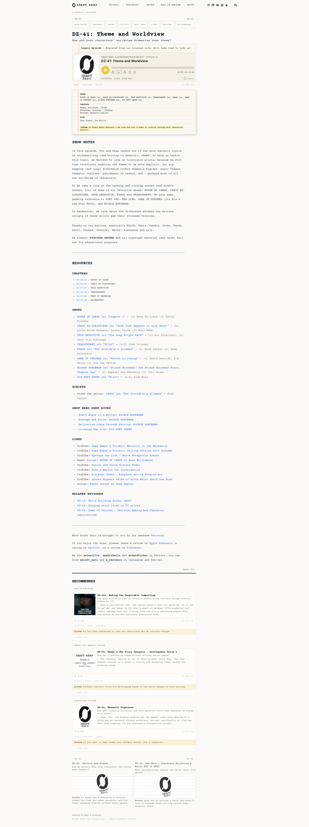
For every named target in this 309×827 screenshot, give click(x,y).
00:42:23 (81, 284)
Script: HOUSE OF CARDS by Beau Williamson (120, 460)
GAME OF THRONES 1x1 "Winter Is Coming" (107, 358)
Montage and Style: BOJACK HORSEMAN (106, 419)
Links (154, 24)
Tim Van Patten (104, 363)
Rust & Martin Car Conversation (116, 470)
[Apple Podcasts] (226, 5)
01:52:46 (81, 292)
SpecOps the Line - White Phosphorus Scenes (125, 455)
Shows (111, 24)
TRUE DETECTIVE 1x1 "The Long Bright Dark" (110, 335)
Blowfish (96, 815)
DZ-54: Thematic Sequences (115, 707)
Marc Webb (145, 330)
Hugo (86, 815)
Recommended (184, 24)
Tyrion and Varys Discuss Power (116, 465)
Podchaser (134, 547)
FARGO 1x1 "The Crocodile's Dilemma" (105, 349)
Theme (76, 85)
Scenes (99, 737)
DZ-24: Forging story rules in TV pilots (108, 505)
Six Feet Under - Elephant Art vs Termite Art (127, 474)
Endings (109, 110)
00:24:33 (81, 280)
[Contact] (208, 5)
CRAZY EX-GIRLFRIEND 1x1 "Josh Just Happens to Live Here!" (123, 326)
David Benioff (160, 358)
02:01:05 (81, 296)
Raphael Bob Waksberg (124, 372)
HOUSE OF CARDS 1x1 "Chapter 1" (101, 316)
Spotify (93, 547)
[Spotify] (222, 5)
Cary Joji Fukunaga (91, 339)
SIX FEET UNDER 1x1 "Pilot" (98, 377)
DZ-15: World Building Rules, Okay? (104, 500)
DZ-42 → (191, 19)
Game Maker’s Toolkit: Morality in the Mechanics (129, 446)
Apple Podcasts (160, 543)
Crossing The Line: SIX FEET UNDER (105, 429)
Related (167, 24)
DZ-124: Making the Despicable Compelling (126, 595)
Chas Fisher (86, 121)
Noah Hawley (154, 349)
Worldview (93, 108)
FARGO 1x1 (177, 98)
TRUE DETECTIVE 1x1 (141, 98)
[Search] (234, 5)
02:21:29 (81, 300)
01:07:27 (81, 288)
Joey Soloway (138, 344)
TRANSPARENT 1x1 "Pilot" (95, 344)
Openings (96, 110)
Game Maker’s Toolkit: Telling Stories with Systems (132, 450)
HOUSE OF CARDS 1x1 (90, 98)
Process (99, 85)
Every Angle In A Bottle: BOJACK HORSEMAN (111, 415)
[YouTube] (217, 5)
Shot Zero (140, 24)
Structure (87, 85)
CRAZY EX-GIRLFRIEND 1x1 (115, 98)
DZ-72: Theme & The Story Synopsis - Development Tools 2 (137, 652)
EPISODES (91, 12)
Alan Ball (141, 377)
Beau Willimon (147, 316)
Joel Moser (156, 372)
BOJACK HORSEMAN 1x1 (108, 100)
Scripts (124, 24)
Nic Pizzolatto (165, 335)
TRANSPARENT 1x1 (161, 98)
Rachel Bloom (120, 330)
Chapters (97, 24)
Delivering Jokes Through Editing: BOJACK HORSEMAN (118, 424)
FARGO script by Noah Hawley (112, 484)
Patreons (157, 535)
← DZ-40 (76, 19)
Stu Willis (100, 121)
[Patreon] (213, 5)
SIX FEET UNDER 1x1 (132, 100)
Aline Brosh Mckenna (92, 330)
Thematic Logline (99, 113)
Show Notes (80, 24)
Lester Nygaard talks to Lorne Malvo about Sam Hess (132, 479)
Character (79, 626)
